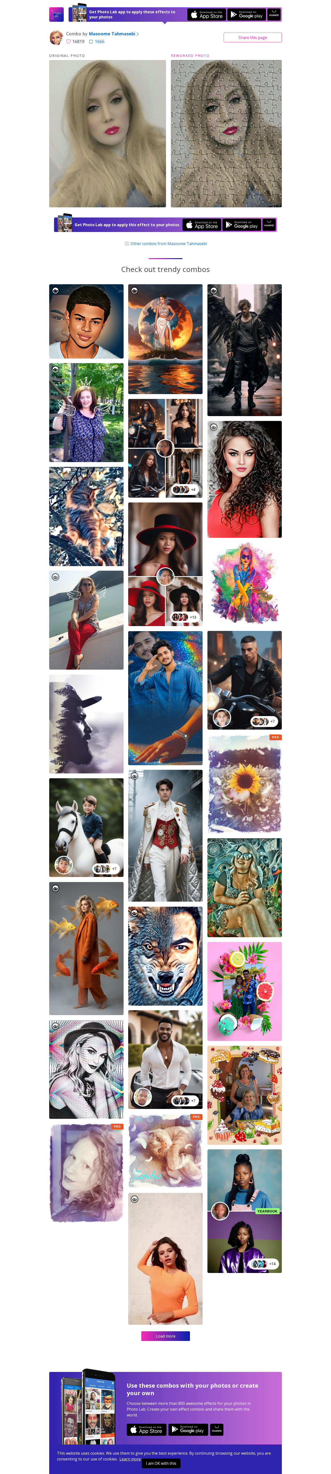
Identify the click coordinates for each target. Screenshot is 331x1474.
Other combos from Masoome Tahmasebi (168, 243)
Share (252, 37)
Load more (165, 1336)
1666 (99, 41)
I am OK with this (161, 1463)
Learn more (130, 1459)
